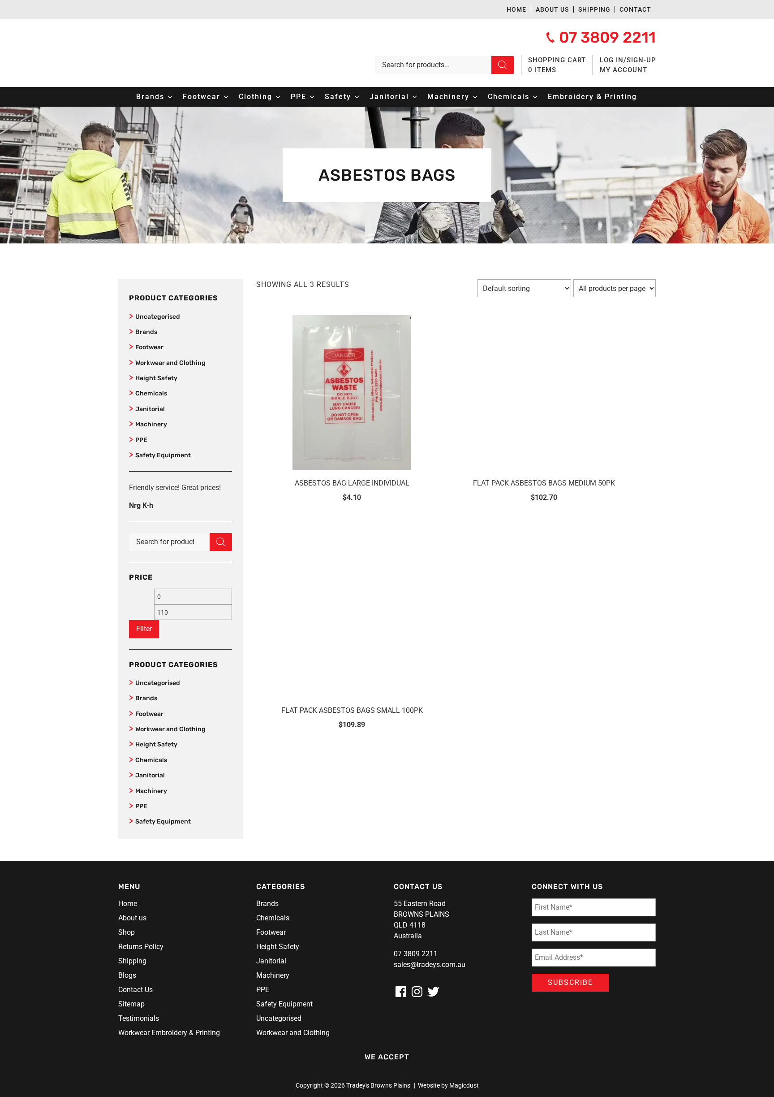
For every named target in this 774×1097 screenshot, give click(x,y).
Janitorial (150, 409)
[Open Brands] (170, 96)
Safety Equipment (163, 455)
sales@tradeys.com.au (429, 964)
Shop (126, 932)
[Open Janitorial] (414, 96)
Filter (144, 628)
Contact (635, 9)
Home (516, 9)
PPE (141, 440)
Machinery (151, 424)
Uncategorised (157, 317)
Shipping (594, 9)
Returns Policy (140, 946)
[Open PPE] (312, 96)
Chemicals (151, 393)
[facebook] (401, 991)
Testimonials (138, 1018)
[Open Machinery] (475, 96)
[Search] (502, 65)
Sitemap (131, 1004)
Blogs (127, 975)
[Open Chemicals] (535, 96)
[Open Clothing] (278, 96)
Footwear (149, 347)
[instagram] (417, 991)
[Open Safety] (357, 96)
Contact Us (135, 989)
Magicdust (464, 1085)
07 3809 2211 (416, 954)
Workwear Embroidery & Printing (169, 1032)
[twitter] (433, 991)
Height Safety (156, 378)
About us (552, 9)
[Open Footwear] (226, 96)
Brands (146, 332)
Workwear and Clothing (170, 363)
